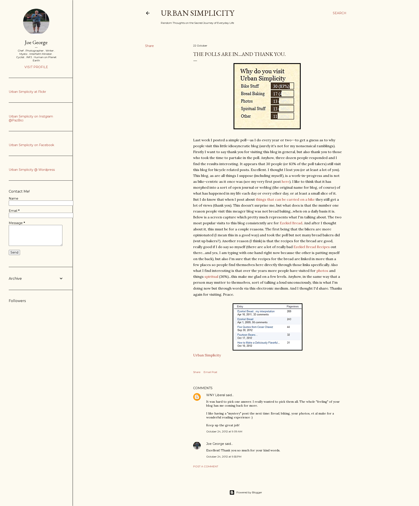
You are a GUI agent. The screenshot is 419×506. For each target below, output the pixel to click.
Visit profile (36, 67)
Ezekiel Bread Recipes (312, 247)
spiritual (211, 276)
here (285, 181)
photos (322, 270)
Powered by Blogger (249, 492)
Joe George (215, 444)
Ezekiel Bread (291, 223)
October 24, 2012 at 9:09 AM (224, 431)
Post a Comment (205, 466)
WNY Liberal (215, 395)
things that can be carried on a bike (285, 199)
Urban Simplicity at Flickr (27, 92)
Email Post (210, 372)
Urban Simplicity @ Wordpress (32, 170)
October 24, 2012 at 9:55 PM (223, 456)
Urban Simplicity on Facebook (31, 145)
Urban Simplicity (197, 13)
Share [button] (149, 46)
